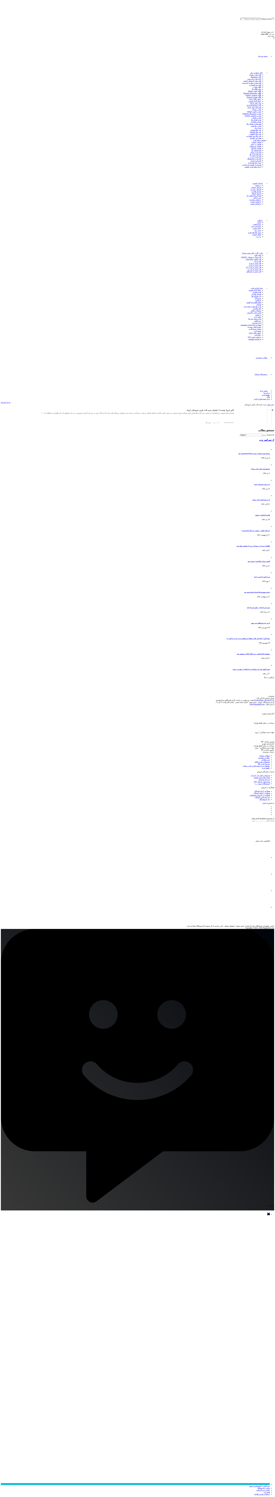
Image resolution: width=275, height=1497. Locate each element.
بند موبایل (257, 298)
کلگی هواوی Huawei (254, 97)
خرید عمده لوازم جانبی (262, 399)
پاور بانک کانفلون (255, 134)
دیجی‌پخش (270, 405)
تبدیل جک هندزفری (254, 163)
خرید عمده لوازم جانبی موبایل (261, 500)
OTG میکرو (257, 228)
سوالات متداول (264, 756)
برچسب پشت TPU (254, 337)
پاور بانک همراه (256, 130)
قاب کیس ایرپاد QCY (253, 267)
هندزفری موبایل (255, 152)
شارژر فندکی (256, 118)
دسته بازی (257, 317)
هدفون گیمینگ (256, 148)
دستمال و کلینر (256, 311)
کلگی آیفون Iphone (254, 91)
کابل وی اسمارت (255, 85)
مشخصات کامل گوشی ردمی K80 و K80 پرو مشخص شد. (253, 654)
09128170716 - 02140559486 (264, 700)
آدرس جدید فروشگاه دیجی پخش (260, 623)
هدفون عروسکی (255, 146)
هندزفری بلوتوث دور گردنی (251, 165)
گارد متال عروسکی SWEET (251, 257)
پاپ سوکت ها (256, 296)
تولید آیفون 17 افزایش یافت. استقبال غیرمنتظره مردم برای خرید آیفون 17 (248, 638)
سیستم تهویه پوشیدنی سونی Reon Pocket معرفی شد (254, 453)
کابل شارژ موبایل (255, 75)
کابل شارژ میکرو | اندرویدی (251, 83)
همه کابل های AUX (254, 107)
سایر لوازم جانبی (257, 288)
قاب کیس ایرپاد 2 (255, 263)
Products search (266, 19)
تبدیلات (260, 220)
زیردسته (258, 185)
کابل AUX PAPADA (254, 105)
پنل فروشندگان (264, 799)
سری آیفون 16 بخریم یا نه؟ (262, 577)
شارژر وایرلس (256, 126)
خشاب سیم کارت (255, 329)
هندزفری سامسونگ (254, 159)
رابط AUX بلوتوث (254, 101)
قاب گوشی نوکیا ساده (253, 259)
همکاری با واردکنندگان (262, 791)
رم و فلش (257, 321)
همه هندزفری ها (255, 154)
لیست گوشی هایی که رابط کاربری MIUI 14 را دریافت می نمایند (251, 669)
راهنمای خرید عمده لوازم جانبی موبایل (256, 766)
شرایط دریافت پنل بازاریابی (260, 775)
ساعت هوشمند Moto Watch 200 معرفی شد (257, 592)
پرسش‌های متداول (260, 374)
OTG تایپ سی (256, 226)
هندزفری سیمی (255, 161)
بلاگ (268, 397)
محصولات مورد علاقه (262, 762)
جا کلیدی (258, 300)
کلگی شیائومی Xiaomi (253, 95)
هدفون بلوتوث (256, 142)
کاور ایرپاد (257, 261)
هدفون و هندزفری (259, 140)
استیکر (258, 304)
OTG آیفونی (257, 224)
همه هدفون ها (256, 150)
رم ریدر (258, 237)
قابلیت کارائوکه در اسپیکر (262, 515)
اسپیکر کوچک (256, 193)
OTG (259, 222)
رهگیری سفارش (261, 358)
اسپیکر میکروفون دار (253, 196)
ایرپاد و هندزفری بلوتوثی (252, 167)
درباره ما (267, 393)
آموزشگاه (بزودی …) (262, 784)
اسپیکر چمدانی (256, 187)
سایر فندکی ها (256, 120)
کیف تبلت (257, 255)
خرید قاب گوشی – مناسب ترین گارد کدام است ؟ (256, 530)
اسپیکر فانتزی (256, 191)
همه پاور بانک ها (255, 138)
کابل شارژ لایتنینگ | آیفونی (252, 81)
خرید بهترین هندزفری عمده (262, 484)
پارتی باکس (257, 198)
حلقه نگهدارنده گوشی (253, 302)
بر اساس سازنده (255, 200)
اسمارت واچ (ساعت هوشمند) (251, 325)
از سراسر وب (266, 439)
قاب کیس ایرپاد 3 (255, 265)
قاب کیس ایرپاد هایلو (254, 271)
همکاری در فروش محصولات (260, 795)
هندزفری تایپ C (255, 156)
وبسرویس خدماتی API (262, 782)
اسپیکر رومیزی (255, 189)
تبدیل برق (258, 128)
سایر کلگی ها (256, 89)
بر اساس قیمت (255, 204)
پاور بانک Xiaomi (255, 132)
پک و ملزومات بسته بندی (252, 306)
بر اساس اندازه (256, 202)
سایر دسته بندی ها (254, 319)
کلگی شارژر (257, 87)
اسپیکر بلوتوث (258, 183)
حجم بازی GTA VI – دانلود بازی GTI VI (258, 608)
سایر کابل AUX (255, 103)
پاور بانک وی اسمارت (253, 136)
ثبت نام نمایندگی (264, 780)
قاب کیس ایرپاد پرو (254, 269)
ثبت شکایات (265, 760)
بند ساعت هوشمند (254, 339)
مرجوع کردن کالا (264, 764)
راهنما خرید (266, 395)
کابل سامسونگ (256, 77)
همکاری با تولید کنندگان (261, 793)
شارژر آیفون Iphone (254, 112)
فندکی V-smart (256, 122)
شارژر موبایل (256, 109)
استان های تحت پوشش (262, 777)
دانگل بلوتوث (256, 234)
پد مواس (258, 315)
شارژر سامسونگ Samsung (251, 114)
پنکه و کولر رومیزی (254, 327)
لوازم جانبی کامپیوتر (254, 313)
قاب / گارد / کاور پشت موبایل (252, 253)
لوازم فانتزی (256, 292)
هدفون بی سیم (256, 144)
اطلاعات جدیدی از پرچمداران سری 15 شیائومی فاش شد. (253, 546)
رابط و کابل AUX (255, 99)
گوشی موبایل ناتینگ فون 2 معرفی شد (259, 561)
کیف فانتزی (257, 308)
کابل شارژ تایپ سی (254, 79)
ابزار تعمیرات (256, 323)
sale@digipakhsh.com (257, 704)
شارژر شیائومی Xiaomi (253, 116)
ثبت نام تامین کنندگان (262, 797)
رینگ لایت (257, 335)
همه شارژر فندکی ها (254, 124)
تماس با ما (263, 391)
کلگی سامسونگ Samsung (252, 93)
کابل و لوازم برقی (256, 73)
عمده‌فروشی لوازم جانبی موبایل (260, 469)
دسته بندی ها (262, 56)
